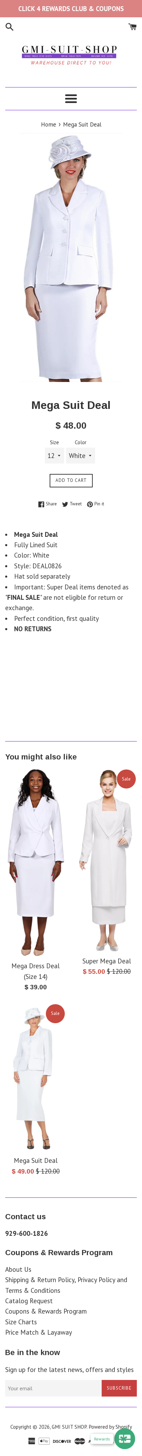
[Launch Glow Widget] (124, 1438)
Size (54, 442)
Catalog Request (29, 1301)
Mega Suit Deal (36, 1160)
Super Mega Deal (106, 961)
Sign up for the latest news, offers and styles (69, 1369)
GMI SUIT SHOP (69, 1427)
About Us (18, 1269)
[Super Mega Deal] (106, 860)
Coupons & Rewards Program (46, 1311)
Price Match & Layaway (38, 1332)
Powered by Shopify (110, 1427)
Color (81, 442)
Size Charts (21, 1322)
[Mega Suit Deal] (35, 1077)
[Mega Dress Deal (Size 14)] (35, 862)
